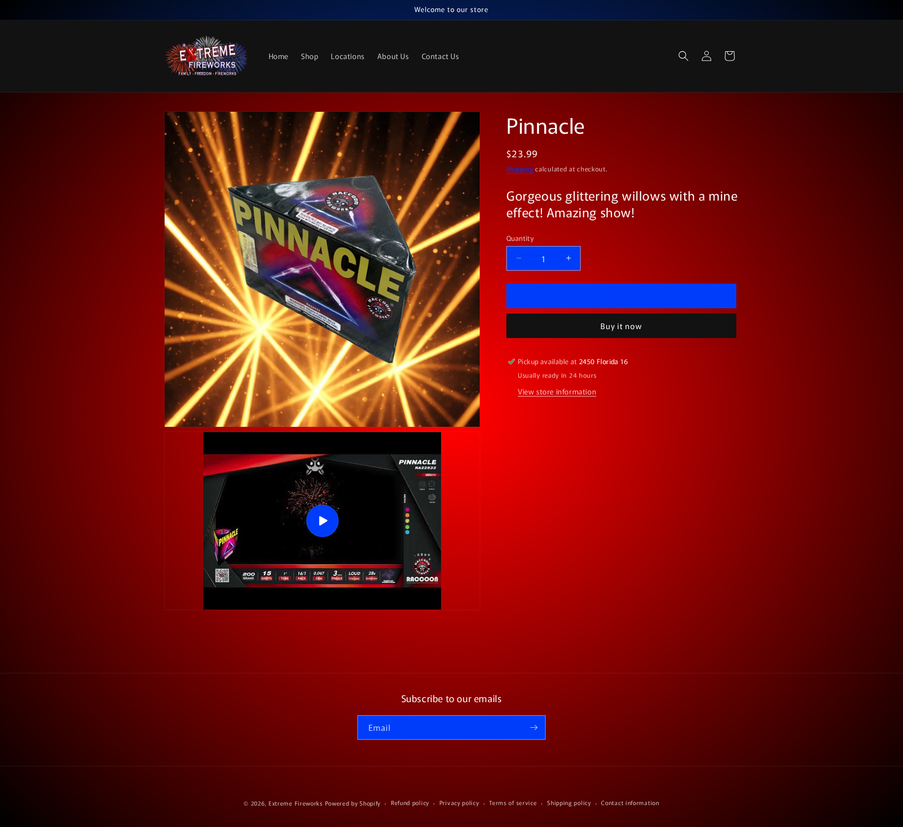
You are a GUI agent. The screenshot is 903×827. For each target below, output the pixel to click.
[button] (683, 55)
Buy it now (621, 325)
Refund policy (410, 802)
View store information (557, 391)
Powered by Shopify (353, 803)
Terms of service (513, 802)
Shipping (520, 168)
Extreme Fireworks (296, 803)
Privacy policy (459, 802)
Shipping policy (569, 802)
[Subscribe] (533, 727)
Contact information (630, 802)
